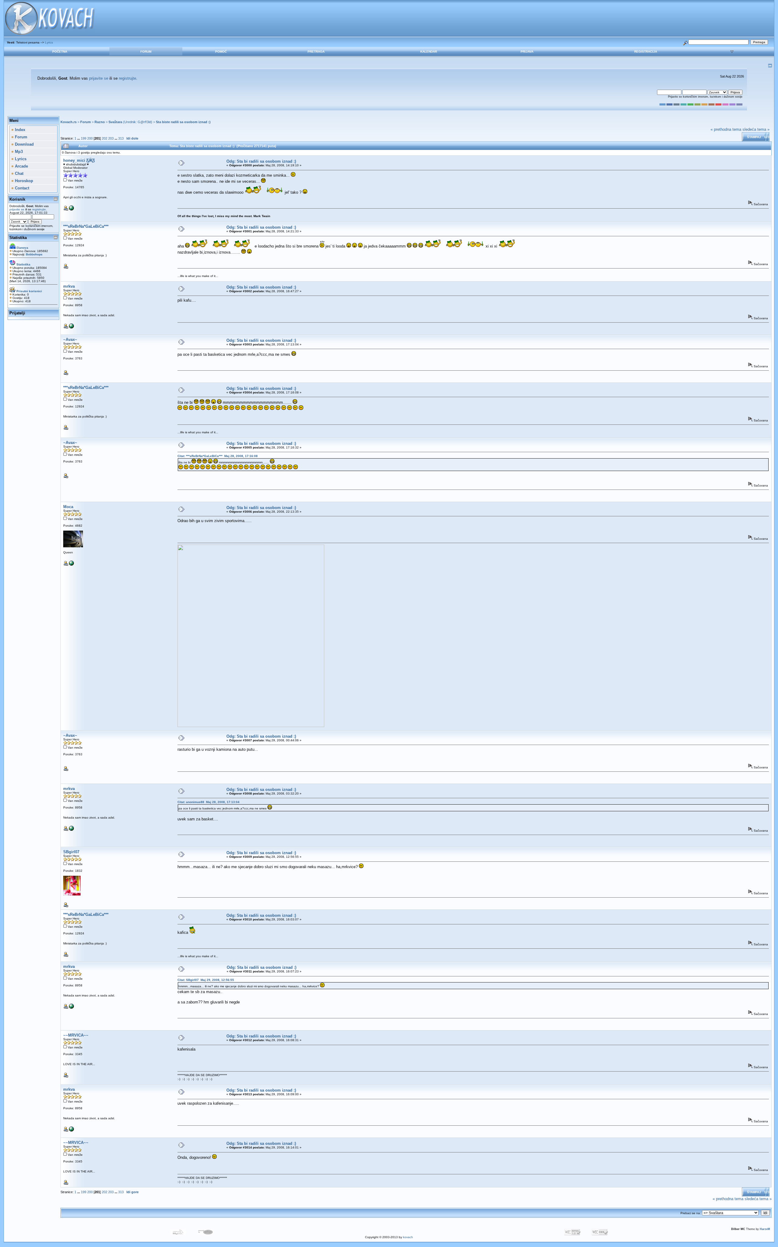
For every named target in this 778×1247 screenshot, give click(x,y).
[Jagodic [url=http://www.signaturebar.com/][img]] (71, 564)
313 (121, 138)
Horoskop (23, 180)
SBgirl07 (71, 852)
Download (24, 144)
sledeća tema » (755, 129)
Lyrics (49, 42)
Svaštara (115, 122)
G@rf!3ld (144, 122)
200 (90, 138)
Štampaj (754, 137)
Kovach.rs (68, 122)
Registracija (645, 51)
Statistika (18, 237)
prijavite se (98, 78)
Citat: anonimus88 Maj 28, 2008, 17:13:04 (208, 802)
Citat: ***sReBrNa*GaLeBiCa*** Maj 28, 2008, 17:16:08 (217, 456)
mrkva (69, 286)
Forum (145, 51)
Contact (21, 188)
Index (19, 129)
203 (111, 138)
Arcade (21, 166)
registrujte (127, 78)
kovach (408, 1237)
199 (83, 138)
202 (104, 138)
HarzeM (765, 1229)
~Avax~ (70, 339)
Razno (100, 122)
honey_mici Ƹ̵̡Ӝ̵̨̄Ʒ (79, 160)
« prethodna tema (726, 129)
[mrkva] (71, 327)
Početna (59, 51)
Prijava (527, 51)
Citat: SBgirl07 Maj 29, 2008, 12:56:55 (205, 980)
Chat (18, 173)
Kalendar (428, 51)
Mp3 (18, 151)
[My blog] (71, 209)
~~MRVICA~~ (75, 1035)
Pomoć (221, 51)
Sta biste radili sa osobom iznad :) (183, 122)
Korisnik (17, 199)
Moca (68, 506)
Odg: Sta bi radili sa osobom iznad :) (261, 161)
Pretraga (316, 51)
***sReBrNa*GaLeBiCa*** (85, 226)
